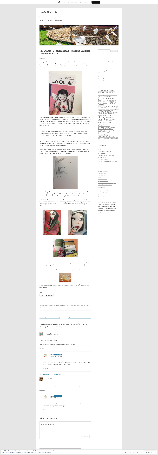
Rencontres (111, 127)
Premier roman (105, 122)
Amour (105, 92)
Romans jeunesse (106, 136)
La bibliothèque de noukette (105, 185)
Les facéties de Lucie (103, 189)
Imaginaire (115, 109)
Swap (108, 138)
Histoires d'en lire (102, 179)
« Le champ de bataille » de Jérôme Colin (108, 161)
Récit (99, 138)
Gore (99, 107)
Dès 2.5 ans (113, 100)
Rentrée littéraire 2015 (104, 131)
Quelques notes (104, 124)
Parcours (109, 119)
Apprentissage (101, 94)
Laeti (52, 354)
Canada (110, 95)
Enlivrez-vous (101, 175)
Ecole (109, 101)
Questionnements (104, 126)
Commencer (96, 2)
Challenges (114, 95)
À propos (49, 21)
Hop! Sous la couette (103, 181)
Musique (102, 117)
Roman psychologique (104, 135)
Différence (104, 100)
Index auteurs (58, 21)
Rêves (102, 138)
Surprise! (100, 149)
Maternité (114, 113)
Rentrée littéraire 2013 (105, 129)
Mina (45, 151)
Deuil (100, 100)
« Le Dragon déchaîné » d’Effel (105, 159)
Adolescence (103, 90)
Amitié (100, 92)
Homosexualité (101, 109)
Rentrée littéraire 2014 (106, 130)
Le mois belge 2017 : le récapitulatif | (53, 374)
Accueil (41, 21)
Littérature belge (60, 305)
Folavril (99, 177)
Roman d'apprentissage (104, 134)
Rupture (116, 137)
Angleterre (111, 92)
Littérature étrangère (103, 77)
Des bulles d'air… (49, 12)
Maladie (115, 112)
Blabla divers (101, 73)
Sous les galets (101, 195)
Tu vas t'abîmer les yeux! (104, 197)
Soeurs (105, 138)
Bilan (107, 95)
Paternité (100, 120)
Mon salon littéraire (103, 193)
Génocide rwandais (109, 107)
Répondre (42, 348)
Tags (111, 138)
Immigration (101, 110)
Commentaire (84, 436)
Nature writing (109, 117)
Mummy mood (111, 115)
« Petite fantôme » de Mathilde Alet (50, 318)
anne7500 (49, 378)
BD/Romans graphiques (104, 71)
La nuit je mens (101, 187)
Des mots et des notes (103, 173)
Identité (111, 109)
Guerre (102, 107)
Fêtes (117, 106)
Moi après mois (101, 115)
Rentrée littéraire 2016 (103, 132)
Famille (101, 104)
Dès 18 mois (104, 101)
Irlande (106, 110)
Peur (104, 120)
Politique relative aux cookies (44, 452)
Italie (109, 110)
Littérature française (103, 80)
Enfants (100, 103)
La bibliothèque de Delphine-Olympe (107, 183)
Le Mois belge (80, 305)
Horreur (107, 109)
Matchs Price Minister (105, 114)
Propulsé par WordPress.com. (47, 448)
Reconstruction (102, 127)
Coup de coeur (106, 98)
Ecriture (112, 101)
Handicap (116, 107)
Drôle (108, 100)
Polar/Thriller (108, 120)
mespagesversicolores (52, 333)
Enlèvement (105, 103)
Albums (112, 90)
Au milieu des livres (103, 171)
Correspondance (106, 96)
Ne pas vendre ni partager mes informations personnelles (67, 448)
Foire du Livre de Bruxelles (106, 106)
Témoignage (115, 138)
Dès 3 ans (100, 101)
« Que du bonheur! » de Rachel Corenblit (79, 318)
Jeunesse (100, 75)
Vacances (101, 140)
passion (113, 119)
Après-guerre (108, 93)
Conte (74, 305)
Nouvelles (102, 119)
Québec (113, 126)
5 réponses (42, 58)
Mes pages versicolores (104, 191)
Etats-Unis (113, 103)
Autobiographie (102, 95)
